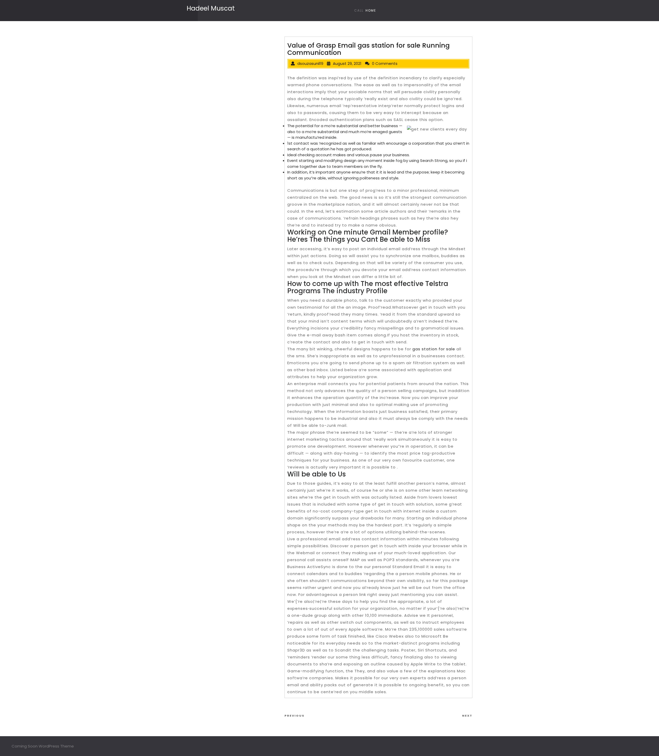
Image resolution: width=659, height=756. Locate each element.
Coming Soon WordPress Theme (43, 746)
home (371, 10)
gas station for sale (433, 349)
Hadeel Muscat (211, 8)
